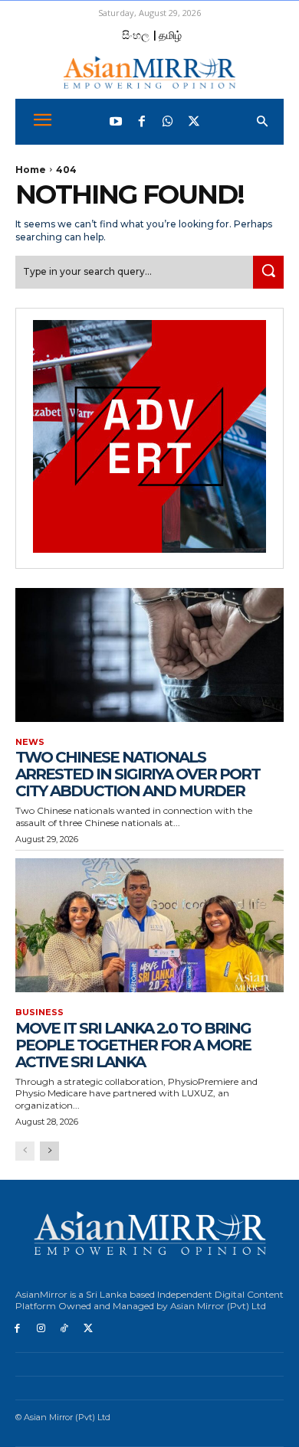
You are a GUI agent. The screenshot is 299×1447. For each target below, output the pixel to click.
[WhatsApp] (168, 122)
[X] (88, 1329)
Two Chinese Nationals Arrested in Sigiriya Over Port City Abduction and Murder (137, 774)
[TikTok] (65, 1329)
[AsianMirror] (149, 72)
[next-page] (49, 1151)
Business (39, 1012)
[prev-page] (24, 1151)
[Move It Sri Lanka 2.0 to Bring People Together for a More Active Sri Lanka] (149, 925)
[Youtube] (116, 122)
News (29, 742)
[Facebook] (142, 122)
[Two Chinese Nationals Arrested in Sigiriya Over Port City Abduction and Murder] (149, 655)
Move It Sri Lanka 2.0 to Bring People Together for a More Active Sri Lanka (133, 1045)
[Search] (268, 272)
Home (30, 169)
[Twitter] (194, 122)
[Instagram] (41, 1329)
